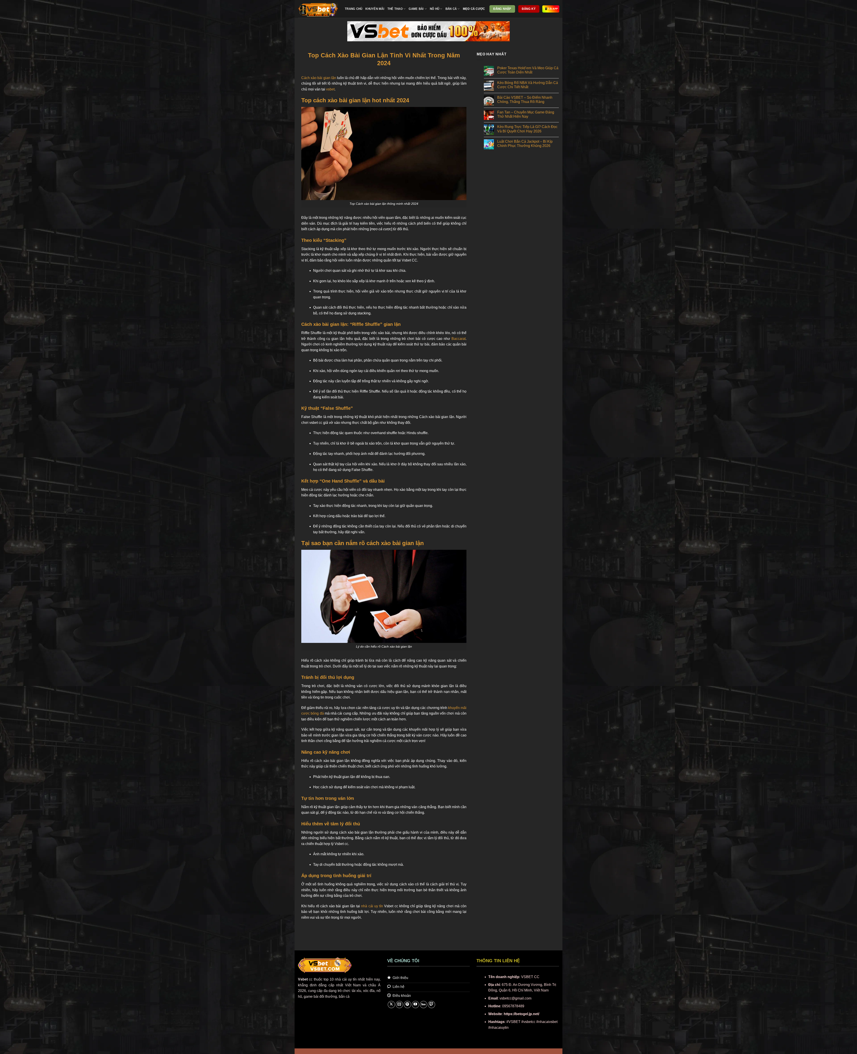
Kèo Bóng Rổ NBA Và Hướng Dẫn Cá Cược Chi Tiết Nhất (527, 85)
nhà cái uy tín (372, 906)
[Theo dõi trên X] (391, 1004)
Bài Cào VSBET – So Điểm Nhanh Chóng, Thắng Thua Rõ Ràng (524, 100)
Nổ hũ (434, 8)
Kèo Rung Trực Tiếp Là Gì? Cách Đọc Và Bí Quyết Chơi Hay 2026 (527, 129)
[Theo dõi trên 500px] (423, 1004)
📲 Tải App (551, 8)
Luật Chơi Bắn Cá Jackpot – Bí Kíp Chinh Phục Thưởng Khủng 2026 (525, 144)
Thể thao (395, 8)
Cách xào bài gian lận (318, 78)
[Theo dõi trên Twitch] (431, 1004)
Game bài (416, 8)
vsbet (330, 89)
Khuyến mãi (374, 8)
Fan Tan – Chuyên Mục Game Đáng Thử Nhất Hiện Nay (525, 114)
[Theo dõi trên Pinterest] (407, 1004)
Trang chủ (353, 8)
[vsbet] (318, 9)
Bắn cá (451, 8)
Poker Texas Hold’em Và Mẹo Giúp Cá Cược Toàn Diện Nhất (527, 70)
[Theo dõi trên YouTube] (415, 1004)
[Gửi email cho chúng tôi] (399, 1004)
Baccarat (458, 339)
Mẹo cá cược (474, 8)
